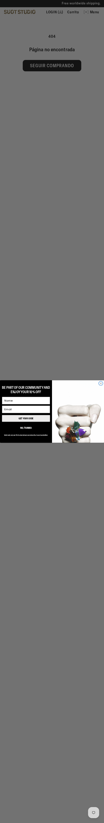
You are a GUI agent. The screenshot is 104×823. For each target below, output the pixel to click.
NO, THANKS (25, 427)
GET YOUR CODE (26, 418)
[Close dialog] (101, 383)
